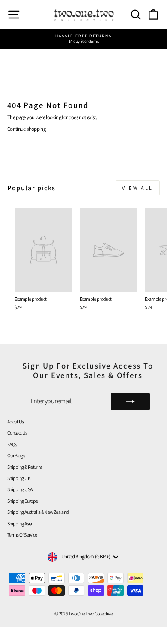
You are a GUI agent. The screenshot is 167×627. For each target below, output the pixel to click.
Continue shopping (26, 129)
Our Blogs (16, 455)
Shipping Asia (19, 523)
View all (137, 188)
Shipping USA (19, 489)
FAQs (12, 444)
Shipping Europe (22, 501)
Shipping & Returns (24, 467)
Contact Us (17, 432)
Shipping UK (18, 478)
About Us (15, 421)
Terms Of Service (22, 534)
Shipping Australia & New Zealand (38, 512)
